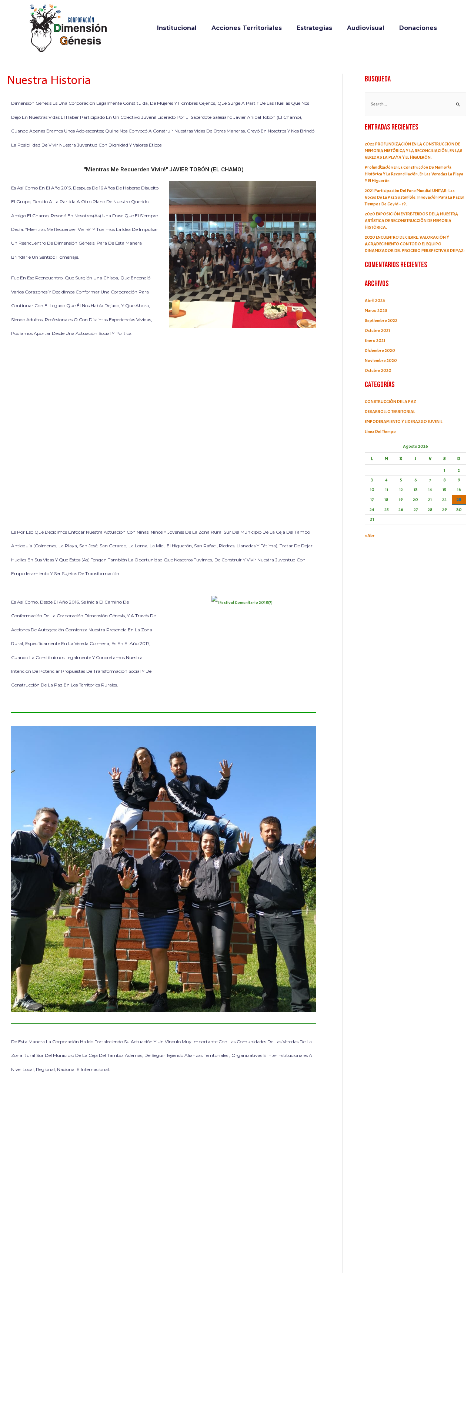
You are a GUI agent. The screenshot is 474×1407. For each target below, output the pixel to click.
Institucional (177, 27)
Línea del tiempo (380, 431)
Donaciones (418, 27)
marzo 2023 (376, 310)
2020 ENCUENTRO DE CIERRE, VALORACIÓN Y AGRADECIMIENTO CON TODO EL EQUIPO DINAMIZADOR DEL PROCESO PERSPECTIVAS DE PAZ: (415, 243)
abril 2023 (375, 300)
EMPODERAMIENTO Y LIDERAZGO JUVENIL (404, 421)
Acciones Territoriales (246, 27)
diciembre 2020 (380, 350)
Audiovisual (365, 27)
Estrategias (314, 27)
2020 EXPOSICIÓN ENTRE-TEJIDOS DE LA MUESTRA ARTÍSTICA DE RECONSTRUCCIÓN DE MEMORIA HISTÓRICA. (411, 220)
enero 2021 (375, 340)
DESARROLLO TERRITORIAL (390, 411)
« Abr (370, 535)
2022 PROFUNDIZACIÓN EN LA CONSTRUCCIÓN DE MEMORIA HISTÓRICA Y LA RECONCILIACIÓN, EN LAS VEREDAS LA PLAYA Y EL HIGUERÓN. (414, 150)
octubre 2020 (378, 370)
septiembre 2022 (381, 320)
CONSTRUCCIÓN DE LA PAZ (390, 401)
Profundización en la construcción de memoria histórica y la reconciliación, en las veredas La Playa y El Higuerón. (414, 174)
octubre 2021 (377, 330)
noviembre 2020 (381, 360)
